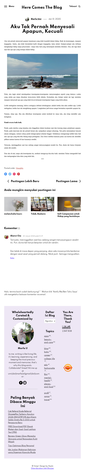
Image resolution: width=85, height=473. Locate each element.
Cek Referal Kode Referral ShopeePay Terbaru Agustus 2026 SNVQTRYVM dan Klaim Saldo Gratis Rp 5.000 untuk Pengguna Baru (22, 417)
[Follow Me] (25, 384)
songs (47, 396)
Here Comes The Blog (42, 7)
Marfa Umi (36, 19)
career (48, 355)
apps (47, 336)
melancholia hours (13, 214)
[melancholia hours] (15, 204)
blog (47, 349)
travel (48, 400)
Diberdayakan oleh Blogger (42, 468)
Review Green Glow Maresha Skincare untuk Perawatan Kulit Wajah (22, 439)
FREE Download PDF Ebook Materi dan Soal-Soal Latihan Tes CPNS (22, 429)
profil (47, 393)
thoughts (19, 168)
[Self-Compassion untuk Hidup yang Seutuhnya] (69, 204)
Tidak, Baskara (38, 214)
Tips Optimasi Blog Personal (21, 446)
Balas (12, 258)
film (47, 374)
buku (47, 352)
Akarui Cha (15, 236)
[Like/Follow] (21, 384)
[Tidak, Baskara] (42, 204)
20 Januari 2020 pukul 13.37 (33, 236)
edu (47, 365)
